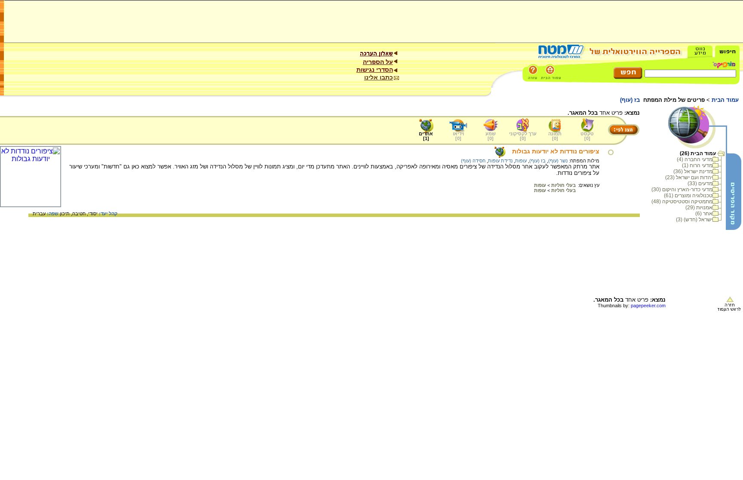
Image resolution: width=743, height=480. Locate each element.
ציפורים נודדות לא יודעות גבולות (555, 151)
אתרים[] (426, 136)
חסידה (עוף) (473, 160)
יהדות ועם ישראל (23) (688, 177)
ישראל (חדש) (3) (694, 220)
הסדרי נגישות (374, 69)
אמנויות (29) (698, 208)
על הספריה (378, 61)
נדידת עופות (500, 160)
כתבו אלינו (378, 77)
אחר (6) (703, 214)
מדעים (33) (700, 183)
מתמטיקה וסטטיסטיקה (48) (681, 202)
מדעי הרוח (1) (697, 165)
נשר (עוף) (558, 160)
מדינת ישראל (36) (692, 171)
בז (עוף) (537, 160)
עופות (521, 160)
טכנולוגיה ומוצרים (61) (688, 196)
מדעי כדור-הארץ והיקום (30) (681, 189)
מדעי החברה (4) (694, 159)
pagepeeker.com (648, 305)
